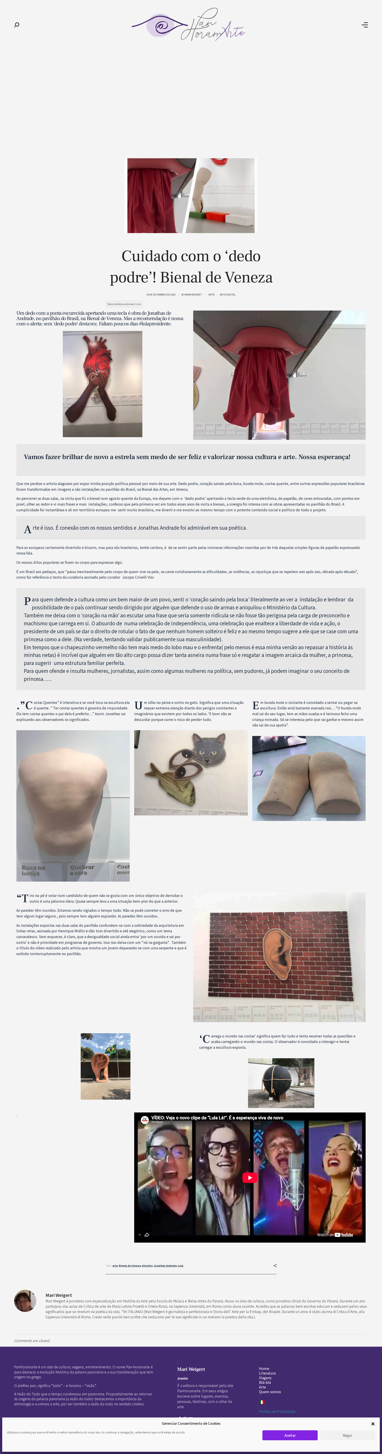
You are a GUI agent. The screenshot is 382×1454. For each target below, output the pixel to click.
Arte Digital (228, 294)
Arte (211, 294)
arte (115, 1265)
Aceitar (290, 1435)
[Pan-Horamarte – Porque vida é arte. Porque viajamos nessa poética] (190, 24)
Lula (180, 1265)
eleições (147, 1265)
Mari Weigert (193, 294)
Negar (347, 1435)
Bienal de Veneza (130, 1265)
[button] (373, 1423)
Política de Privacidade (277, 1411)
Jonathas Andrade (165, 1265)
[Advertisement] (191, 84)
